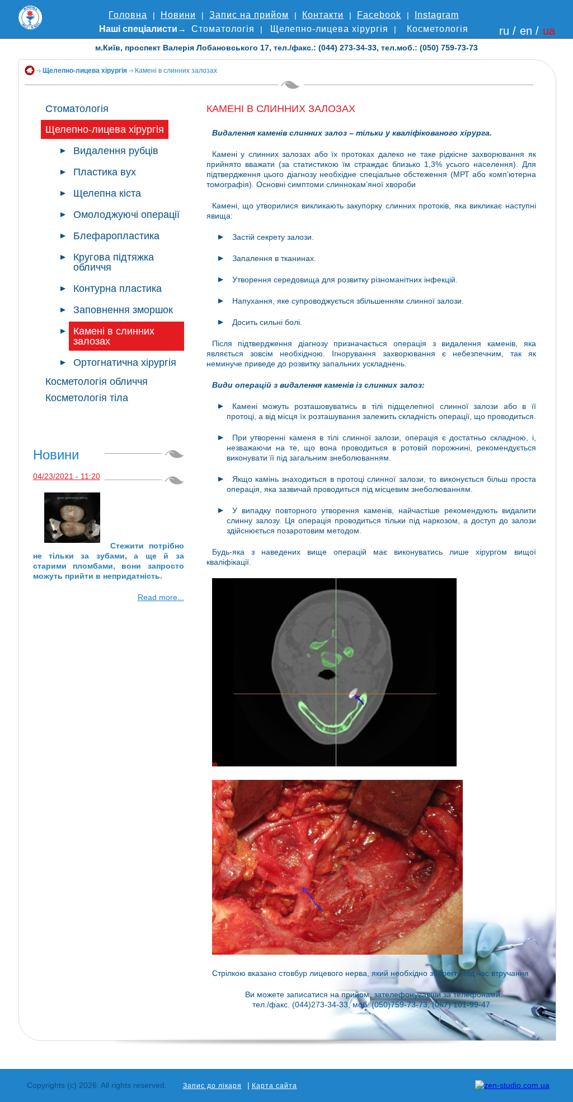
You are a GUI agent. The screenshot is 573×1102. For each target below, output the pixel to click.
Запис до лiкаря (212, 1086)
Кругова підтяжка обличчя (113, 262)
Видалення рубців (115, 150)
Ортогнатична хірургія (124, 362)
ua (549, 31)
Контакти (323, 15)
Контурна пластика (117, 288)
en (526, 31)
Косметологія (437, 29)
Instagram (437, 15)
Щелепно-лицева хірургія (329, 29)
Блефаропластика (116, 235)
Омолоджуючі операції (126, 214)
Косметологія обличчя (96, 381)
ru (504, 31)
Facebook (379, 15)
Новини (178, 15)
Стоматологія (223, 29)
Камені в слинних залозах (113, 336)
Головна (128, 15)
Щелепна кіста (107, 193)
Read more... (161, 597)
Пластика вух (104, 172)
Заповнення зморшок (123, 309)
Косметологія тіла (86, 397)
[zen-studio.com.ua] (512, 1085)
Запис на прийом (249, 15)
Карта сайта (274, 1086)
